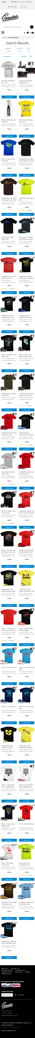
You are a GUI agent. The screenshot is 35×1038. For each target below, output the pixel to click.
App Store (8, 995)
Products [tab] (8, 50)
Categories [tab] (19, 50)
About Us (4, 968)
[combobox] (15, 27)
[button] (30, 56)
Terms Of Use (6, 974)
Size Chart (18, 972)
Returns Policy (6, 970)
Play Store (20, 995)
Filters (23, 56)
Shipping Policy (6, 972)
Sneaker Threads (22, 1023)
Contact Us (15, 968)
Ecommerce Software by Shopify (11, 1027)
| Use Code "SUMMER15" (22, 2)
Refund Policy (20, 970)
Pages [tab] (28, 50)
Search (27, 972)
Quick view (9, 97)
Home (5, 37)
